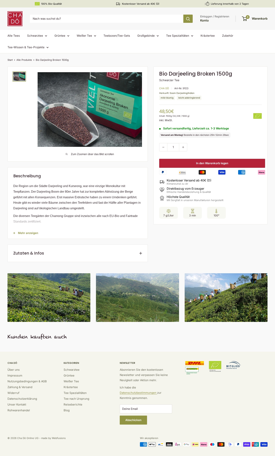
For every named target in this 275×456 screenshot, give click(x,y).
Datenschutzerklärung (22, 398)
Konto (204, 20)
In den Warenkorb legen (212, 163)
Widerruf (13, 393)
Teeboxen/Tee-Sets (116, 35)
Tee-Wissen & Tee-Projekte (26, 47)
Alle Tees (13, 35)
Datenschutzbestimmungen (138, 392)
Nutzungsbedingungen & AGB (27, 381)
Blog (67, 410)
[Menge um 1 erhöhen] (183, 147)
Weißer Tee (84, 35)
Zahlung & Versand (19, 387)
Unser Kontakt (16, 404)
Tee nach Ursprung (76, 398)
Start (10, 59)
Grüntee (59, 35)
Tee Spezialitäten (177, 35)
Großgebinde (146, 35)
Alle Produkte (24, 59)
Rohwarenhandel (18, 410)
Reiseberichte (73, 404)
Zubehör (227, 35)
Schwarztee (35, 35)
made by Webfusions (53, 438)
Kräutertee (208, 35)
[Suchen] (188, 19)
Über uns (13, 369)
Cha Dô (164, 88)
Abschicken (133, 420)
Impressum (14, 375)
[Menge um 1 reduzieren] (163, 147)
